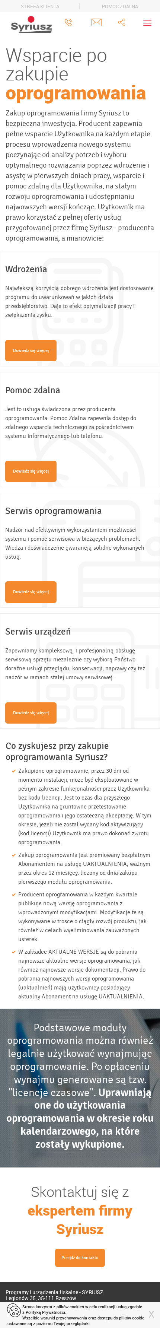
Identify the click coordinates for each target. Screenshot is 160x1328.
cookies (77, 1306)
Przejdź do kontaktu (80, 1257)
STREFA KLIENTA (40, 6)
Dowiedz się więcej (31, 350)
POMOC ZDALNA (120, 6)
